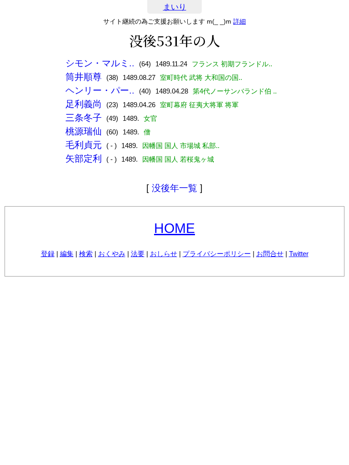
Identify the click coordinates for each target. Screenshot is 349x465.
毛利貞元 (83, 145)
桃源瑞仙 (83, 131)
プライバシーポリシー (217, 253)
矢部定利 (83, 158)
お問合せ (270, 253)
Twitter (299, 253)
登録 (48, 253)
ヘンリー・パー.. (100, 90)
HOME (174, 228)
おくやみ (111, 253)
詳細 (239, 21)
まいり (174, 7)
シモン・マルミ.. (100, 63)
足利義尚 (83, 104)
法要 (138, 253)
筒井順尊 (83, 77)
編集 (67, 253)
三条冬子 (83, 118)
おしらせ (163, 253)
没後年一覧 (174, 188)
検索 (86, 253)
